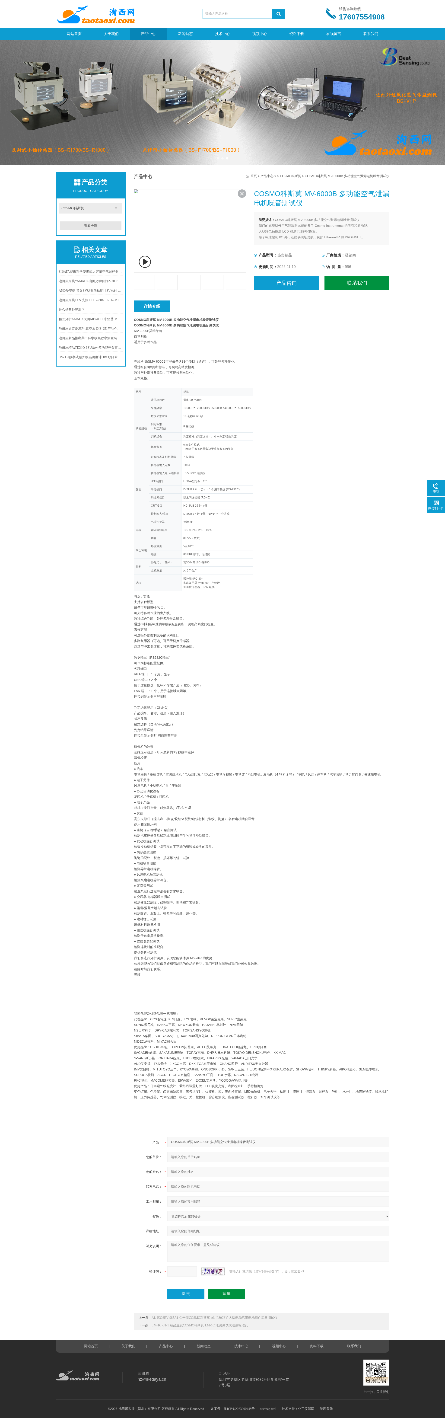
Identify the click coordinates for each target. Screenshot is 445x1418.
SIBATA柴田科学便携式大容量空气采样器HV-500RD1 (91, 271)
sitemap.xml (268, 1409)
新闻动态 (185, 34)
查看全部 (90, 225)
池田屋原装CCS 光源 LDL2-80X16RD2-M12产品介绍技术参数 (91, 300)
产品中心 (148, 34)
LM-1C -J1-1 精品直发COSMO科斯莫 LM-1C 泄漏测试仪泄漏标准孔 (200, 1325)
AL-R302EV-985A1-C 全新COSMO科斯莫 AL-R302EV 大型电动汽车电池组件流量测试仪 (214, 1317)
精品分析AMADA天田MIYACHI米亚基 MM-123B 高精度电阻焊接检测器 (91, 319)
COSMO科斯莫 (72, 208)
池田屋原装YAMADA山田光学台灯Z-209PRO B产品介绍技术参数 (91, 281)
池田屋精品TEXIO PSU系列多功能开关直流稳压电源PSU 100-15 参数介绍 (91, 347)
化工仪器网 (306, 1409)
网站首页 (74, 34)
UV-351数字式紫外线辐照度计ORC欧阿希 (88, 357)
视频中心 (259, 34)
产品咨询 (286, 283)
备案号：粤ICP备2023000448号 (233, 1409)
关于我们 (111, 34)
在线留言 (333, 34)
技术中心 (222, 34)
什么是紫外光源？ (72, 309)
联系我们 (370, 34)
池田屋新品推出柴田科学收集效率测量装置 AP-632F (91, 338)
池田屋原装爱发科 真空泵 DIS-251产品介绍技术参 (91, 328)
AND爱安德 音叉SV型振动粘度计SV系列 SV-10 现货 (91, 290)
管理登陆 (326, 1409)
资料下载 (296, 34)
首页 (253, 176)
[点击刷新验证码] (213, 1271)
